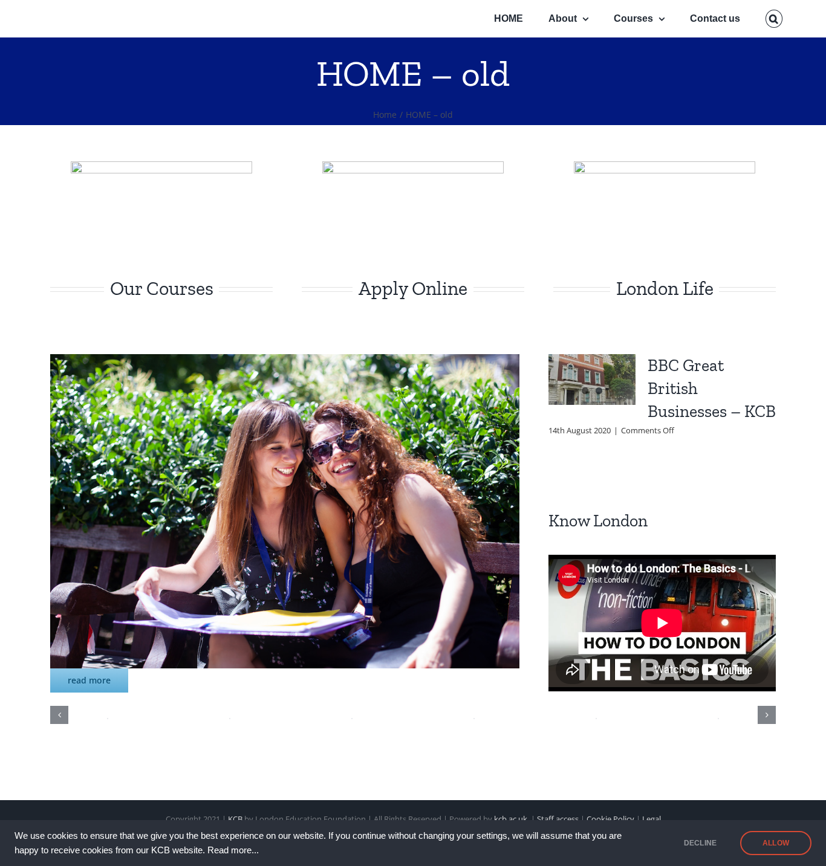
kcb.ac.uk (510, 818)
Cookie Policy (610, 818)
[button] (774, 18)
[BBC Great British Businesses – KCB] (592, 379)
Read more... (233, 850)
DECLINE (700, 843)
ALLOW (776, 843)
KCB (235, 818)
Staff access (558, 818)
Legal (651, 818)
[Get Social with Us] (284, 362)
